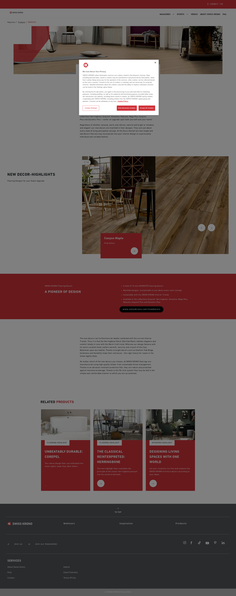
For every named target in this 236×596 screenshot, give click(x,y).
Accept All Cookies (147, 108)
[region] (119, 87)
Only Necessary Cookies (126, 108)
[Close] (155, 62)
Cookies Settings (91, 108)
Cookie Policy (123, 101)
